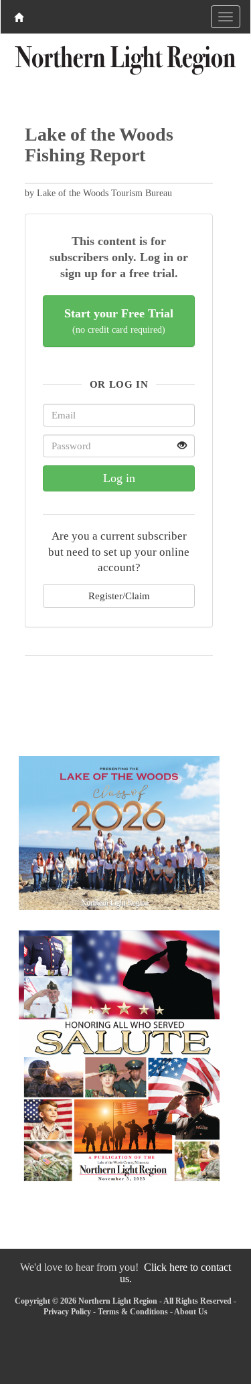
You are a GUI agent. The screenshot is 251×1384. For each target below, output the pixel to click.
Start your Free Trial (118, 321)
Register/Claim (119, 595)
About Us (190, 1311)
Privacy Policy (67, 1311)
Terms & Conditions (133, 1311)
